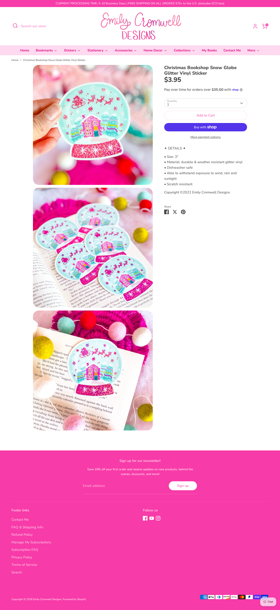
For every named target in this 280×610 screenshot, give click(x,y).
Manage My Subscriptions (31, 542)
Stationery (95, 50)
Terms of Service (24, 564)
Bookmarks (45, 50)
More (251, 50)
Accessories (124, 50)
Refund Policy (22, 534)
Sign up (183, 485)
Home (24, 50)
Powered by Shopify (74, 599)
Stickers (70, 50)
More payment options (205, 137)
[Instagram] (158, 518)
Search (16, 572)
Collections (182, 50)
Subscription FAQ (24, 549)
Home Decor (153, 50)
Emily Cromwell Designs (47, 599)
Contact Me (232, 50)
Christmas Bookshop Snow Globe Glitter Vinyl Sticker (54, 60)
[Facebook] (145, 518)
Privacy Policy (21, 557)
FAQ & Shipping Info (27, 527)
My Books (209, 50)
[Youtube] (151, 518)
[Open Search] (15, 26)
